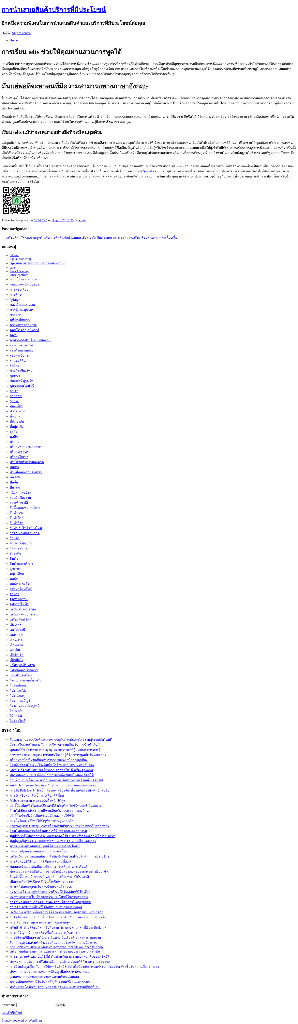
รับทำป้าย (16, 518)
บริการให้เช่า (19, 457)
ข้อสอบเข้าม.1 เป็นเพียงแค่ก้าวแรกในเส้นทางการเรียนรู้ (49, 866)
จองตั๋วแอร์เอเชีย (21, 350)
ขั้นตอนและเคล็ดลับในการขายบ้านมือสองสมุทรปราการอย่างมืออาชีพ (59, 871)
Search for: (9, 1005)
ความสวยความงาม (23, 325)
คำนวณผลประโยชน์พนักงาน (30, 340)
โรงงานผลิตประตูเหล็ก (26, 705)
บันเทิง (14, 467)
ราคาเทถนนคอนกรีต (25, 533)
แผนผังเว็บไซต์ (12, 1013)
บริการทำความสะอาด (25, 447)
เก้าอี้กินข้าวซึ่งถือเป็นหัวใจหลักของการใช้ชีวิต (42, 815)
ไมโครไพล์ (17, 721)
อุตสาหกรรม (19, 599)
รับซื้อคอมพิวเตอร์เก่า (25, 507)
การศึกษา (40, 220)
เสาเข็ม (15, 650)
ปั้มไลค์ (15, 487)
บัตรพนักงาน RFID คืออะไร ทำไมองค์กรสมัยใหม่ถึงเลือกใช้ (52, 775)
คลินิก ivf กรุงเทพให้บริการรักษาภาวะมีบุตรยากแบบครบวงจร (53, 785)
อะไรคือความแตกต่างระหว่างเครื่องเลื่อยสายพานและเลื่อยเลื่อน (136, 237)
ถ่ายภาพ (16, 396)
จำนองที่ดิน (18, 360)
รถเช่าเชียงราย (20, 497)
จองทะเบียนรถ (20, 355)
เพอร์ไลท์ (16, 634)
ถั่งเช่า (14, 391)
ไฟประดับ (16, 711)
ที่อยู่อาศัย (17, 426)
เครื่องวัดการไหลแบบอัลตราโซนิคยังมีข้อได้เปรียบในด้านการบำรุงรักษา (60, 856)
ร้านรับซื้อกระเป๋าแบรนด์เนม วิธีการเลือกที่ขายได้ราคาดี (49, 876)
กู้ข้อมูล (15, 299)
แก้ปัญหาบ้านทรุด (22, 665)
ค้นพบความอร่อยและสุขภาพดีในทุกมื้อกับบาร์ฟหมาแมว (49, 971)
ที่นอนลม (16, 416)
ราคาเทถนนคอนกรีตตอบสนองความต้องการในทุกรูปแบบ (50, 902)
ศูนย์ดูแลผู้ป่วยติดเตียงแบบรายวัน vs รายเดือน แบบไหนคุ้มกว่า (53, 841)
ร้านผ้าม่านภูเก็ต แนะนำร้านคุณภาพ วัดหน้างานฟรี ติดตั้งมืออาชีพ (56, 780)
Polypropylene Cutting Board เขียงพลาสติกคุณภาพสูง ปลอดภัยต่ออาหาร (59, 826)
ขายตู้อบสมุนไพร (22, 309)
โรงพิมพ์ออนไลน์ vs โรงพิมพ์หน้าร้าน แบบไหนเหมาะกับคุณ (52, 765)
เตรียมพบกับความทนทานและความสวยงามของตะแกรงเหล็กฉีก (55, 951)
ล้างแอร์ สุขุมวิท (21, 543)
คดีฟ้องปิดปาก (20, 320)
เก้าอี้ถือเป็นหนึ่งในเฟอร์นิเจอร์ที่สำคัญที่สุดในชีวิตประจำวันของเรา (56, 805)
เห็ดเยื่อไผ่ (16, 660)
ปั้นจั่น (14, 482)
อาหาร (14, 594)
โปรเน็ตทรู (17, 695)
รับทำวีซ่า (17, 523)
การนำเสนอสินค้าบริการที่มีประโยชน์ (54, 9)
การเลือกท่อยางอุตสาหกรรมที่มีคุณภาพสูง (40, 922)
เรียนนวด (16, 645)
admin (82, 220)
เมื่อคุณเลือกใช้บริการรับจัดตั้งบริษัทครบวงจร (42, 881)
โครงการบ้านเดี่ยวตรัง (25, 680)
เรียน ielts (16, 639)
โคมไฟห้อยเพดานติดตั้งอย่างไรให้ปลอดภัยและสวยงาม (48, 831)
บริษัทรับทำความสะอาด (27, 462)
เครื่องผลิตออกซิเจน (24, 614)
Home (14, 40)
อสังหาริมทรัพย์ (21, 589)
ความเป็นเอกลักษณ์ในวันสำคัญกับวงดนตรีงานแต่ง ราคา (50, 982)
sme (12, 267)
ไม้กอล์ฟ (16, 716)
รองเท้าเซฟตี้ (19, 502)
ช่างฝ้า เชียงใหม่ (21, 370)
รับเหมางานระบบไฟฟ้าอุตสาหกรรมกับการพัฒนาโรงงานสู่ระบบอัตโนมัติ (61, 739)
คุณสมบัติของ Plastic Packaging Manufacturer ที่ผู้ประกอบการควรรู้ (55, 750)
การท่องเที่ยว (19, 289)
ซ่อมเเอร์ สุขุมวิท (21, 381)
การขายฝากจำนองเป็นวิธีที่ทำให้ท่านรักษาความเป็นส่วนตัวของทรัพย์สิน (60, 956)
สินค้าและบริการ (21, 563)
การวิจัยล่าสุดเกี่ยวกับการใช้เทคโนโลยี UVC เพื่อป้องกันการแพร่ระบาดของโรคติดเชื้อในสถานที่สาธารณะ (84, 966)
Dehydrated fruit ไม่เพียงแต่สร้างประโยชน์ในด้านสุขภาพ (49, 897)
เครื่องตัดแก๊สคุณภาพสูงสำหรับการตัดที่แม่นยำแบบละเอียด (45, 237)
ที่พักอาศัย (17, 421)
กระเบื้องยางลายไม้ (23, 279)
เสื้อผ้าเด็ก (17, 655)
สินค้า (14, 558)
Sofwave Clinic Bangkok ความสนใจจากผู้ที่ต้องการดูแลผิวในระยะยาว (58, 755)
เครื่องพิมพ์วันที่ (20, 619)
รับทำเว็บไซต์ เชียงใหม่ (26, 528)
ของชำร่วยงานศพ (22, 304)
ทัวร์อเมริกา (18, 411)
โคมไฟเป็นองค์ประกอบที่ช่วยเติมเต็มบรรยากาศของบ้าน (49, 810)
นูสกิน (14, 436)
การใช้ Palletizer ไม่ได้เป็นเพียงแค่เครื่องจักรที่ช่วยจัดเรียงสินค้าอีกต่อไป (59, 790)
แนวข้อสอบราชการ (24, 670)
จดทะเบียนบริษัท (21, 345)
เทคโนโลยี (17, 629)
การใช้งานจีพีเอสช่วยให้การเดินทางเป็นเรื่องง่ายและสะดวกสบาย (55, 937)
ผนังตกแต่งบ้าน (20, 492)
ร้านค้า (15, 538)
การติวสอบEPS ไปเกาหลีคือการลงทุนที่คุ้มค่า (41, 861)
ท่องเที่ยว (16, 406)
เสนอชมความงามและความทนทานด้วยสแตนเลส (44, 977)
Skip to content (21, 33)
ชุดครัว (15, 375)
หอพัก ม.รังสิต (20, 584)
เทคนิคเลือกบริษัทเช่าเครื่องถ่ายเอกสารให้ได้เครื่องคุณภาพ (51, 770)
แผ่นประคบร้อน (21, 675)
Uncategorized (19, 275)
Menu (6, 33)
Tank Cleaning (19, 271)
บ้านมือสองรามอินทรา (26, 472)
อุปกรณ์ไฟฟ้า (19, 604)
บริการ (14, 441)
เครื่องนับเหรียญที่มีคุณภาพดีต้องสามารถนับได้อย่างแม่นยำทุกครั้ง (56, 912)
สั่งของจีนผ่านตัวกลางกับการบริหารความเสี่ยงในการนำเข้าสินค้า (56, 744)
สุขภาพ (15, 568)
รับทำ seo (16, 513)
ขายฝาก (15, 315)
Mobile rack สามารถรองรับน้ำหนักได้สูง (37, 800)
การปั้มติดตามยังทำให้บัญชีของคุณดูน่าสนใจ (41, 821)
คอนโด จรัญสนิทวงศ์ (24, 330)
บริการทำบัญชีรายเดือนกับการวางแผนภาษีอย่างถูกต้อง (49, 760)
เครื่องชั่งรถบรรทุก (23, 609)
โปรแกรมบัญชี (20, 700)
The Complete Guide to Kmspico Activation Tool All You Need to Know (56, 947)
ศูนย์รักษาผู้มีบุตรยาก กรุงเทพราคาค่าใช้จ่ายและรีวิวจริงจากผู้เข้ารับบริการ (62, 836)
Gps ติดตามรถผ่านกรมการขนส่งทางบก (37, 263)
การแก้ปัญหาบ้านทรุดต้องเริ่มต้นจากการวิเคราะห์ (45, 932)
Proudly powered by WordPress (22, 1020)
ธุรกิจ (13, 431)
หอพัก (14, 579)
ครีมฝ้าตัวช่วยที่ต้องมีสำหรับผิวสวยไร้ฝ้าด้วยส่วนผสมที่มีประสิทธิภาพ (58, 927)
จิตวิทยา (15, 365)
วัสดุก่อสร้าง (18, 548)
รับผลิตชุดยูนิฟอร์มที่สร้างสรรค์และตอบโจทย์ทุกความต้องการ (53, 942)
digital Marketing (21, 259)
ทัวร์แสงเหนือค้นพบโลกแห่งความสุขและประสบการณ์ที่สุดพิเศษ (55, 987)
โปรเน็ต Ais (18, 690)
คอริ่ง (13, 335)
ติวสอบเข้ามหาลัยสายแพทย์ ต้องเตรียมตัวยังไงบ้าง (45, 846)
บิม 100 (15, 477)
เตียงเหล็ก (17, 624)
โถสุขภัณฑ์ (18, 685)
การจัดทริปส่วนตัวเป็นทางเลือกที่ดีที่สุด (37, 795)
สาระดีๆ (15, 553)
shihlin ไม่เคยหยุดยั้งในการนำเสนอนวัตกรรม (41, 887)
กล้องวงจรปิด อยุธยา (24, 284)
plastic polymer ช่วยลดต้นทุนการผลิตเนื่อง (38, 851)
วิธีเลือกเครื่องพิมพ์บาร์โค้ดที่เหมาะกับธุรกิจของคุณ (46, 907)
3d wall (14, 255)
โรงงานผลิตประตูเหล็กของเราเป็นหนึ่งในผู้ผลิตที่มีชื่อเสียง (50, 892)
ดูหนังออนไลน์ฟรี (22, 386)
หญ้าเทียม (17, 573)
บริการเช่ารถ (19, 452)
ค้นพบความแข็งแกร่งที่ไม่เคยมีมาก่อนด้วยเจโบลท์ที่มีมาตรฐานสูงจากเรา (61, 961)
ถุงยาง (14, 401)
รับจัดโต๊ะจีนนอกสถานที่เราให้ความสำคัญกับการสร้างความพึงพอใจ (58, 917)
